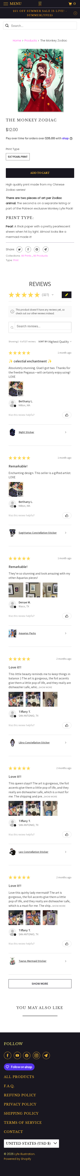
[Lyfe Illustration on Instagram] (37, 1055)
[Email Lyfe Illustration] (47, 1055)
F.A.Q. (9, 1086)
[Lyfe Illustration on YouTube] (18, 1055)
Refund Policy (20, 1095)
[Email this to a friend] (45, 249)
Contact (13, 1132)
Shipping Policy (21, 1113)
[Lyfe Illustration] (40, 4)
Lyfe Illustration (24, 1154)
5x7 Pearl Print (18, 157)
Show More (45, 687)
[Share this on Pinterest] (36, 249)
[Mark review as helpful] (66, 415)
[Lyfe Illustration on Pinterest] (27, 1055)
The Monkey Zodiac (31, 120)
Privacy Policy (20, 1104)
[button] (52, 294)
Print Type (12, 149)
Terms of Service (23, 1123)
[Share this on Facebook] (27, 249)
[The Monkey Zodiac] (40, 80)
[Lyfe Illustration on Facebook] (8, 1055)
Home (17, 40)
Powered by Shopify (17, 1159)
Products (30, 40)
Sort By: (43, 341)
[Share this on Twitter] (19, 249)
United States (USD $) (29, 1144)
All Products (40, 256)
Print (15, 260)
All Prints (26, 256)
